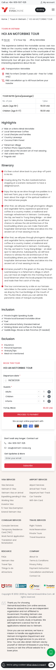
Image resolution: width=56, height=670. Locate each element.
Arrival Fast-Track (37, 488)
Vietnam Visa (7, 560)
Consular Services (9, 525)
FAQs (3, 556)
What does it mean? (36, 664)
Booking (40, 9)
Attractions (6, 572)
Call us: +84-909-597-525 (13, 2)
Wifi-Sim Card (36, 500)
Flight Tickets (35, 525)
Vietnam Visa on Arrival (12, 492)
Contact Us (34, 576)
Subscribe (28, 465)
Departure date (11, 375)
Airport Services (36, 485)
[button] (28, 173)
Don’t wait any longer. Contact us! (21, 438)
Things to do (7, 568)
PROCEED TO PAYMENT (28, 414)
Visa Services (7, 485)
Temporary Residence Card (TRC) (11, 531)
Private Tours (35, 533)
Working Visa (7, 500)
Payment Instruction (39, 568)
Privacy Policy (35, 564)
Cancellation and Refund (41, 572)
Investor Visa (7, 504)
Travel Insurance (37, 537)
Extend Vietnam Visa (11, 511)
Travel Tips (6, 564)
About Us (33, 556)
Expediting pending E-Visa (13, 496)
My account (49, 2)
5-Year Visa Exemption (12, 508)
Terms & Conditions (38, 560)
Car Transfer (35, 496)
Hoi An (7, 40)
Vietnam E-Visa (8, 488)
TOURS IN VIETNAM (10, 28)
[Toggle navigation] (53, 10)
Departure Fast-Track (39, 492)
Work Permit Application (12, 536)
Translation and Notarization (8, 541)
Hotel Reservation (37, 529)
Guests (7, 387)
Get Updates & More (14, 453)
